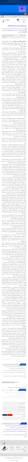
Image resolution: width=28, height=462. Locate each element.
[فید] (1, 13)
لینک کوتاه (17, 382)
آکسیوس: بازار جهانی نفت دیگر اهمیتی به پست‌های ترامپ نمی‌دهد (14, 370)
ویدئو (18, 4)
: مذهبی (24, 4)
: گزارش (14, 2)
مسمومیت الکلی (11, 387)
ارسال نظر (10, 415)
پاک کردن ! (5, 415)
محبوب (13, 423)
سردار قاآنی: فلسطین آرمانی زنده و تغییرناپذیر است (17, 368)
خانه (25, 2)
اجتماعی (24, 20)
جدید (24, 423)
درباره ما (22, 2)
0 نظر (19, 21)
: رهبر (6, 2)
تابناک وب (11, 460)
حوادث (16, 387)
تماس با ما (18, 2)
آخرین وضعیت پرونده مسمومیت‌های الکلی (17, 26)
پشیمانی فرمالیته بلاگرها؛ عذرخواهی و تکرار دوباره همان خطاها (15, 366)
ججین (15, 41)
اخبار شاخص (23, 21)
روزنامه (21, 4)
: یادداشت (10, 2)
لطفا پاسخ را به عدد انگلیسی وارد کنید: (19, 414)
